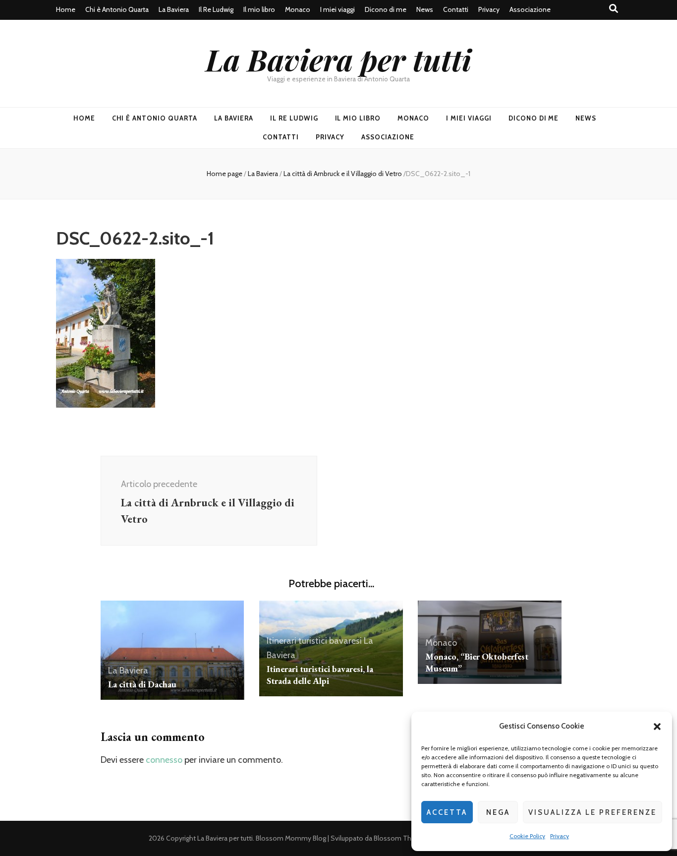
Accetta (447, 812)
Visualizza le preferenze (592, 812)
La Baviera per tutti (338, 59)
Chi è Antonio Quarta (117, 9)
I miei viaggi (337, 9)
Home (65, 9)
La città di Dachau (142, 684)
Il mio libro (259, 9)
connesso (164, 759)
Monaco (297, 9)
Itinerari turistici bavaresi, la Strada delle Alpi (320, 674)
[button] (657, 727)
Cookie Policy (527, 836)
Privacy (559, 836)
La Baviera (174, 9)
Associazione (530, 9)
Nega (498, 812)
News (424, 9)
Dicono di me (385, 9)
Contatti (455, 9)
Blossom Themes (401, 838)
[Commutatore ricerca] (613, 8)
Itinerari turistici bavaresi (314, 640)
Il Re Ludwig (216, 9)
